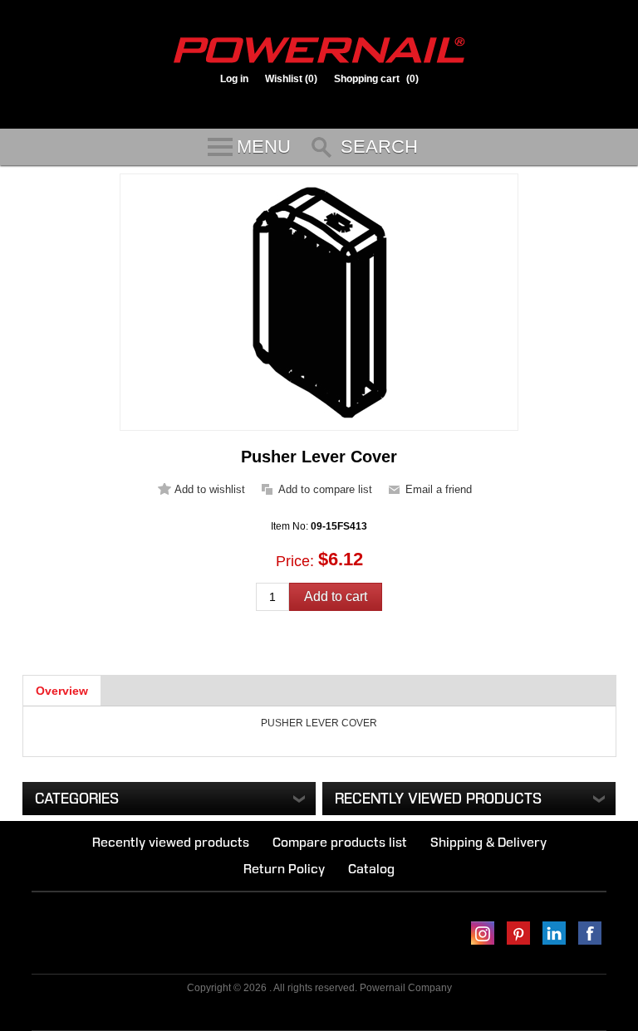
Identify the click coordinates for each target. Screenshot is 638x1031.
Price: (295, 561)
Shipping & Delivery (488, 842)
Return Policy (284, 869)
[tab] (62, 691)
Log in (234, 79)
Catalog (371, 869)
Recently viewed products (170, 842)
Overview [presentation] (62, 690)
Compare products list (339, 842)
